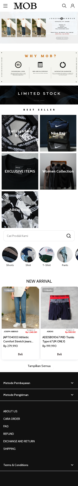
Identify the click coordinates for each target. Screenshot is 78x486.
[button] (72, 6)
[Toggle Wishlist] (35, 330)
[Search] (64, 6)
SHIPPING (9, 449)
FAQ (6, 426)
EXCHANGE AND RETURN (19, 441)
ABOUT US (10, 411)
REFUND (8, 434)
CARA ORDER (11, 419)
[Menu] (5, 6)
